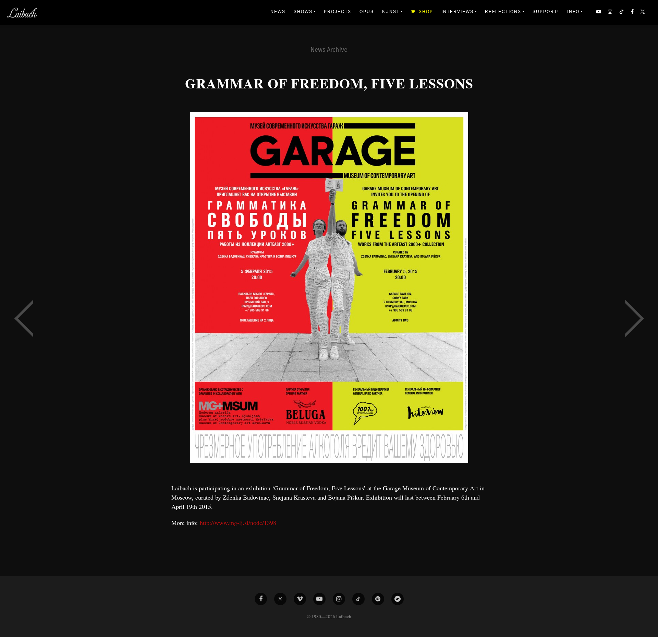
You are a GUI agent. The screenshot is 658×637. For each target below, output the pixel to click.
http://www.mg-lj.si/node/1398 (238, 522)
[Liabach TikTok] (358, 599)
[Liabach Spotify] (378, 599)
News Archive (329, 49)
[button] (643, 12)
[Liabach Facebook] (261, 599)
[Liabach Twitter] (280, 599)
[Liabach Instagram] (339, 599)
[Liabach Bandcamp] (397, 599)
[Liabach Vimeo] (300, 599)
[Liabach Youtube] (319, 599)
